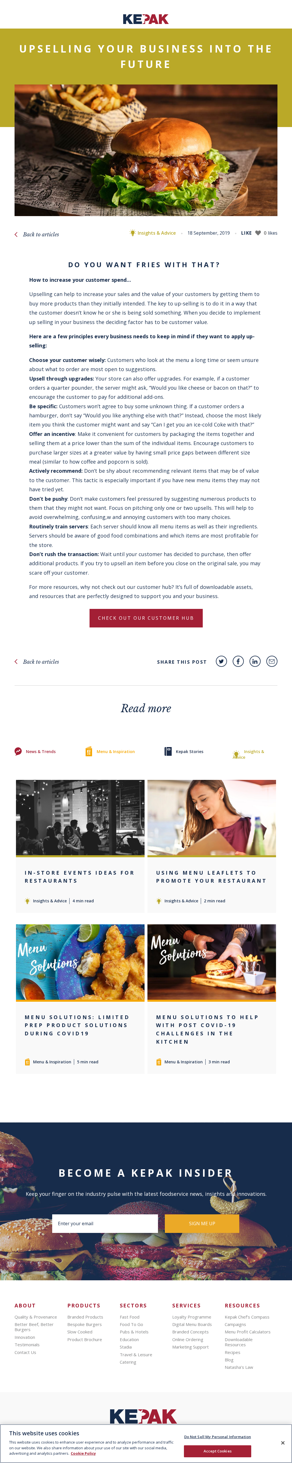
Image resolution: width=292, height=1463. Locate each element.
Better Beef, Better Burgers (34, 1326)
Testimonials (27, 1344)
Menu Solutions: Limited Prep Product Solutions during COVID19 (77, 1025)
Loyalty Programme (191, 1317)
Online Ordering (187, 1339)
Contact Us (25, 1352)
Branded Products (85, 1317)
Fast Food (129, 1317)
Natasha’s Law (239, 1367)
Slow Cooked (79, 1332)
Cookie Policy (83, 1453)
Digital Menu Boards (192, 1324)
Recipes (232, 1352)
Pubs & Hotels (134, 1332)
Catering (128, 1362)
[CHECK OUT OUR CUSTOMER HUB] (146, 628)
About (25, 1306)
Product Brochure (84, 1339)
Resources (242, 1306)
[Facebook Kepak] (238, 661)
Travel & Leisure (136, 1354)
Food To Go (131, 1324)
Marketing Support (190, 1347)
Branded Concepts (190, 1332)
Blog (229, 1360)
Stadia (126, 1347)
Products (83, 1306)
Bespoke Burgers (84, 1324)
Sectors (133, 1306)
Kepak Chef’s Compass (247, 1317)
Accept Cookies (218, 1451)
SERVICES (186, 1306)
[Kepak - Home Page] (146, 1417)
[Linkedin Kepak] (255, 661)
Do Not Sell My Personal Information (217, 1436)
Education (129, 1339)
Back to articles (41, 235)
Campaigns (235, 1324)
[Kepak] (146, 22)
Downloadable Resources (239, 1342)
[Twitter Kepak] (221, 661)
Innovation (25, 1337)
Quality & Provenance (36, 1317)
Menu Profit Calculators (248, 1332)
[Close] (283, 1442)
